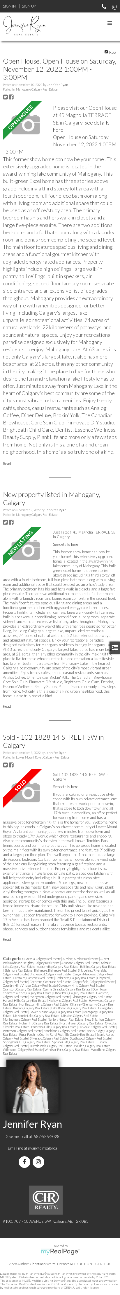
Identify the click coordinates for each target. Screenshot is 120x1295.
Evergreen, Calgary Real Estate (50, 997)
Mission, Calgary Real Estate (79, 1015)
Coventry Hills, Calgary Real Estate (81, 985)
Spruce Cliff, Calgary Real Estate (73, 1042)
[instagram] (40, 1162)
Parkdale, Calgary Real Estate (97, 1027)
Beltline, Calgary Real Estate (98, 966)
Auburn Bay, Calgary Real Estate (58, 966)
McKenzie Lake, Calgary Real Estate (36, 1015)
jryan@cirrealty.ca (42, 1148)
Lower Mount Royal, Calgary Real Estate (42, 757)
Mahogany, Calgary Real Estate (36, 89)
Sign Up (29, 6)
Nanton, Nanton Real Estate (66, 1019)
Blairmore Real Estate (18, 970)
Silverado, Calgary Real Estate (49, 1038)
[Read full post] (26, 124)
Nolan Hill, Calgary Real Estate (39, 1023)
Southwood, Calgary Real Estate (90, 1038)
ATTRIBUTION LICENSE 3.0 (91, 1264)
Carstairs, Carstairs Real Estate (33, 978)
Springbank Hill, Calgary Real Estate (27, 1042)
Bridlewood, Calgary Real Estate (50, 974)
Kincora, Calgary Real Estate (31, 1008)
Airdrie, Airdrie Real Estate (81, 959)
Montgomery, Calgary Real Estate (24, 1019)
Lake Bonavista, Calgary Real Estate (74, 1008)
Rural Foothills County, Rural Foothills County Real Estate (57, 1034)
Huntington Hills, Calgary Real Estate (43, 1004)
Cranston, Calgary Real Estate (22, 989)
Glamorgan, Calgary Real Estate (92, 997)
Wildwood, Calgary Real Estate (23, 1049)
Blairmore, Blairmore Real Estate (55, 970)
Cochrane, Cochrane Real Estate (50, 982)
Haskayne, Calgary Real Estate (67, 1000)
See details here (65, 544)
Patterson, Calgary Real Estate (22, 1031)
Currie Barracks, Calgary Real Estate (67, 989)
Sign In (9, 6)
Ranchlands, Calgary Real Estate (64, 1031)
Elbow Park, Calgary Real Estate (74, 993)
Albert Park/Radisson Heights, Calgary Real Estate (56, 961)
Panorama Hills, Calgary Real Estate (54, 1027)
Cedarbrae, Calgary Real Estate (76, 978)
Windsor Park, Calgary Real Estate (67, 1049)
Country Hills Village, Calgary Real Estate (30, 985)
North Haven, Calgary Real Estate (82, 1023)
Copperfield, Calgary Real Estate (94, 982)
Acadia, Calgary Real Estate (43, 959)
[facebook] (26, 1162)
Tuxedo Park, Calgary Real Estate (51, 1046)
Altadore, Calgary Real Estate (80, 963)
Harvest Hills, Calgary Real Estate (25, 1000)
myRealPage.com (60, 1252)
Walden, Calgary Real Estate (92, 1046)
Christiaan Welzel (43, 1264)
